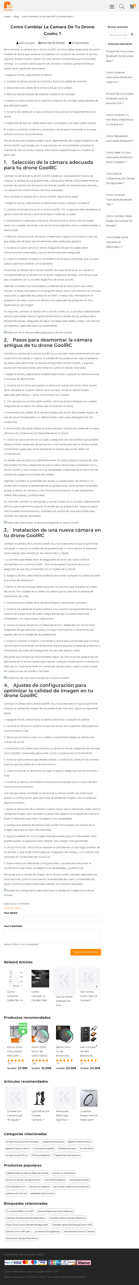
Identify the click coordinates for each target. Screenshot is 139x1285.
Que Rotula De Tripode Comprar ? (40, 1115)
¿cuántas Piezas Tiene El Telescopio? (88, 1115)
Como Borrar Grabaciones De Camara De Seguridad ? (120, 179)
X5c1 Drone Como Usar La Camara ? (88, 996)
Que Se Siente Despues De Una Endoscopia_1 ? (64, 1002)
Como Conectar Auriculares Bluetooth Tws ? (119, 200)
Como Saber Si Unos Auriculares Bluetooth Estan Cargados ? (119, 157)
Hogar (7, 17)
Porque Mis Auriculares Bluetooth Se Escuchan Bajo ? (120, 56)
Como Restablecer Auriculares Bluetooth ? (120, 138)
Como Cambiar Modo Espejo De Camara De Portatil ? (119, 221)
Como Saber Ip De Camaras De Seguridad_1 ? (117, 242)
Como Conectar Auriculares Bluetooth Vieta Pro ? (119, 77)
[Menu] (112, 6)
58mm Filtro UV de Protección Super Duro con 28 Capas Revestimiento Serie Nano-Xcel (64, 1052)
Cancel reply (13, 908)
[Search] (122, 6)
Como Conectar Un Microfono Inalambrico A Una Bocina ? (119, 120)
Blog (16, 17)
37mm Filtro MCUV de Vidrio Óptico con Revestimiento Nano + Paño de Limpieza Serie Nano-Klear (40, 1052)
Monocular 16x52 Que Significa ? (62, 1115)
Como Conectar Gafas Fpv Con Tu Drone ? (15, 997)
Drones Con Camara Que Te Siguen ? (14, 1115)
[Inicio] (8, 6)
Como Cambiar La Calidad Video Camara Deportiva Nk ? (40, 997)
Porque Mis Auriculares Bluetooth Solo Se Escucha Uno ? (120, 99)
